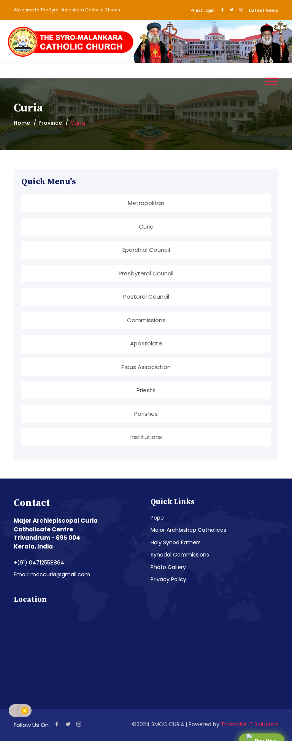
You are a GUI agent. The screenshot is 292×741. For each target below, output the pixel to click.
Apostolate (146, 343)
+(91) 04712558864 (39, 562)
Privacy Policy (168, 579)
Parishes (146, 414)
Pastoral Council (146, 297)
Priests (146, 390)
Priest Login (202, 10)
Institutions (146, 437)
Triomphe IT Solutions (249, 724)
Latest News (263, 10)
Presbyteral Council (146, 273)
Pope (157, 518)
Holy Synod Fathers (176, 542)
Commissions (146, 320)
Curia (146, 227)
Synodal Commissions (180, 554)
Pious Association (146, 367)
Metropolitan (146, 203)
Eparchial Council (146, 250)
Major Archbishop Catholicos (188, 530)
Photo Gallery (168, 567)
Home (22, 123)
